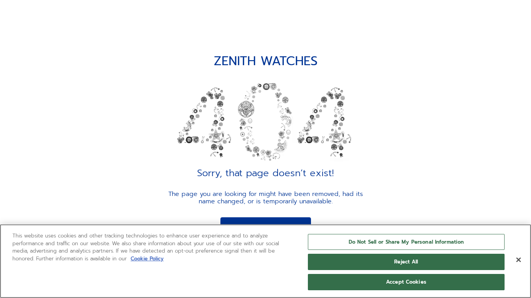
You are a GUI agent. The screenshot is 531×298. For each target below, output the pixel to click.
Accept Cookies (406, 282)
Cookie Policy (147, 258)
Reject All (406, 262)
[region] (265, 261)
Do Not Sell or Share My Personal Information (406, 242)
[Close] (518, 260)
